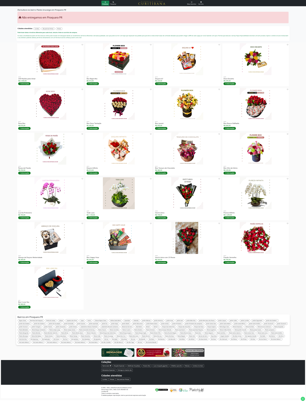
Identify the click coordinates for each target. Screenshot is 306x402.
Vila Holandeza (86, 339)
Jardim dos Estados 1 (271, 320)
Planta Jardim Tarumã (240, 330)
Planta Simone (49, 336)
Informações (25, 84)
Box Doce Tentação (94, 123)
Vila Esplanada (46, 339)
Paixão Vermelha (230, 257)
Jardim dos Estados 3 (39, 323)
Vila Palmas (234, 339)
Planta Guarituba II (180, 330)
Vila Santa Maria (93, 342)
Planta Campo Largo (54, 330)
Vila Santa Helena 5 (66, 342)
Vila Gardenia (74, 339)
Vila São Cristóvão (106, 342)
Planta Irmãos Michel (225, 330)
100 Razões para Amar (27, 79)
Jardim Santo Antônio (254, 323)
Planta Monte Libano (77, 333)
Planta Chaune (102, 330)
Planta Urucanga (108, 336)
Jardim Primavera (177, 323)
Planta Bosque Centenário (39, 330)
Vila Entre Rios (23, 339)
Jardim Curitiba (245, 320)
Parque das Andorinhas (168, 326)
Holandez (136, 320)
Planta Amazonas (237, 326)
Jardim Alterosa (146, 320)
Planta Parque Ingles (140, 333)
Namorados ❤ (106, 366)
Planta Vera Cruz (121, 336)
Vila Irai (106, 339)
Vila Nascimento (203, 339)
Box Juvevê (159, 123)
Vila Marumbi (171, 339)
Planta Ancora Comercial (264, 326)
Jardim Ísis (104, 323)
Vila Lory (133, 339)
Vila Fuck (65, 339)
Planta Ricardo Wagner (170, 333)
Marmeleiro (139, 326)
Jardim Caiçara (222, 320)
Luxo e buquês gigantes (160, 366)
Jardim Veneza (73, 326)
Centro (89, 320)
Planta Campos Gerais (69, 330)
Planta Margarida (23, 333)
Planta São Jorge (23, 336)
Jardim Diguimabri (257, 320)
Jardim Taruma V (23, 326)
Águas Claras (22, 320)
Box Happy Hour (93, 257)
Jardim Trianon (48, 326)
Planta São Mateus (36, 336)
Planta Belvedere (23, 330)
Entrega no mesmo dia (125, 370)
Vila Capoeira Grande (250, 336)
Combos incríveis (198, 366)
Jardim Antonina (158, 320)
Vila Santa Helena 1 (276, 339)
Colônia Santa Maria (115, 320)
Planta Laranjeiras (270, 330)
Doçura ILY (159, 79)
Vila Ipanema (97, 339)
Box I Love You (23, 302)
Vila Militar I (192, 339)
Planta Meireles (36, 333)
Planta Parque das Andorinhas (108, 333)
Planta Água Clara (224, 326)
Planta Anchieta (250, 326)
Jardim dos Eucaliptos (54, 323)
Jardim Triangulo (36, 326)
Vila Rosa (252, 339)
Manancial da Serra (127, 326)
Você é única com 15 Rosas (165, 257)
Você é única (159, 213)
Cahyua (61, 320)
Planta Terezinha (85, 336)
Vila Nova (213, 339)
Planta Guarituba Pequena (196, 330)
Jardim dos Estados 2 (24, 323)
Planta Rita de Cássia (185, 333)
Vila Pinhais (244, 339)
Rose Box (21, 123)
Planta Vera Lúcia (133, 336)
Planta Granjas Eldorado (164, 330)
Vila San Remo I (263, 339)
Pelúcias (187, 366)
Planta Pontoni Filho (155, 333)
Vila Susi (140, 342)
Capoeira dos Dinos (72, 320)
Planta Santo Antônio (276, 333)
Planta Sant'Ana (221, 333)
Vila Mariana (161, 339)
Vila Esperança (34, 339)
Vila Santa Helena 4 (52, 342)
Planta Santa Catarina (235, 333)
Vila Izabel (114, 339)
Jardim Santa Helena (225, 323)
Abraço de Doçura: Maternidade (30, 257)
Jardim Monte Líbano (152, 323)
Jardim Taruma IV (281, 323)
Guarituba (127, 320)
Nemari (148, 326)
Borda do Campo (50, 320)
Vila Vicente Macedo (151, 342)
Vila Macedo (142, 339)
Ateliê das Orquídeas (134, 366)
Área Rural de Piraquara (36, 320)
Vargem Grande (224, 336)
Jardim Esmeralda (68, 323)
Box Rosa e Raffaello (231, 123)
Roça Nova (214, 336)
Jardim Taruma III (268, 323)
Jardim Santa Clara (211, 323)
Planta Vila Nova (169, 336)
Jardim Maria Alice (138, 323)
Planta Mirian (64, 333)
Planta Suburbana (61, 336)
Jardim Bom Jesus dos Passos (207, 320)
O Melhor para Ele (176, 366)
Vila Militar (182, 339)
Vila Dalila (262, 336)
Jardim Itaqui (114, 323)
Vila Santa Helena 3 (38, 342)
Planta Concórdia (114, 330)
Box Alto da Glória (230, 168)
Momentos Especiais (108, 370)
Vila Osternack (223, 339)
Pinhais (59, 28)
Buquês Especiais (119, 366)
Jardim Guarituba (93, 323)
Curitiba (37, 28)
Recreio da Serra (203, 336)
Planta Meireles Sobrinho (51, 333)
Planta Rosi (198, 333)
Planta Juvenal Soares (255, 330)
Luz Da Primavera (25, 213)
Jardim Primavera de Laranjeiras (193, 323)
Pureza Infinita (229, 213)
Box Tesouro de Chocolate (165, 168)
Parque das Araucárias (184, 326)
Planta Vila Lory (157, 336)
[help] (82, 44)
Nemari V (156, 326)
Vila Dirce (281, 336)
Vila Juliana (124, 339)
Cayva (82, 320)
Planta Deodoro (138, 330)
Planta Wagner (181, 336)
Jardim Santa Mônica (239, 323)
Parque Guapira (211, 326)
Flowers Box (146, 366)
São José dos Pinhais (48, 28)
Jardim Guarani (81, 323)
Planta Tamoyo (73, 336)
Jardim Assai (169, 320)
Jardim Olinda (165, 323)
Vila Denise (272, 336)
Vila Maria (151, 339)
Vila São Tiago (130, 342)
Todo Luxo (91, 213)
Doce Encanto (229, 79)
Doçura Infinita (92, 168)
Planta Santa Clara (249, 333)
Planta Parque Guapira (125, 333)
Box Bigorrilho (92, 79)
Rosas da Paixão (24, 168)
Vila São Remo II (118, 342)
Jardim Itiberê (125, 323)
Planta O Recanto (91, 333)
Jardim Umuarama (61, 326)
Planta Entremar (150, 330)
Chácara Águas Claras (100, 320)
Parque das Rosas (199, 326)
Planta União (97, 336)
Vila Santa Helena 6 (80, 342)
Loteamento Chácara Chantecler (89, 326)
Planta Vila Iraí (146, 336)
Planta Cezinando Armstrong (87, 330)
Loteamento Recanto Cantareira (109, 326)
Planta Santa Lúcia (263, 333)
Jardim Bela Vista (190, 320)
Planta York (192, 336)
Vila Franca (56, 339)
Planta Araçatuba (278, 326)
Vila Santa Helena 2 (24, 342)
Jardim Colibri (233, 320)
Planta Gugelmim (211, 330)
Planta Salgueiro (209, 333)
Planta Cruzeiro (126, 330)
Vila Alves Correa (236, 336)
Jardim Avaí (180, 320)
